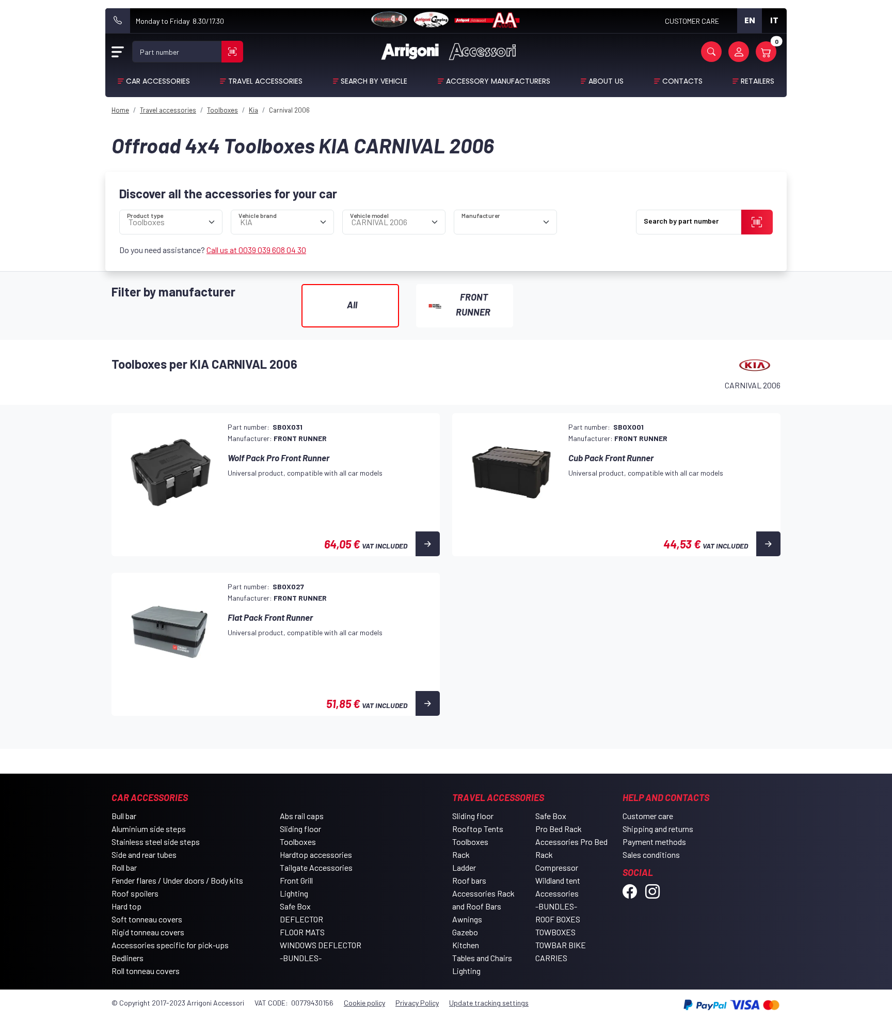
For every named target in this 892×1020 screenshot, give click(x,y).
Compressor (556, 867)
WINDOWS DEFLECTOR (320, 945)
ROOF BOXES (557, 919)
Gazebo (465, 932)
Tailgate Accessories (316, 867)
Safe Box (295, 906)
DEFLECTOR (301, 919)
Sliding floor (300, 829)
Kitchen (465, 945)
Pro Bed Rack (558, 829)
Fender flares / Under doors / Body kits (177, 880)
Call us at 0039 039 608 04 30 (256, 250)
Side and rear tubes (144, 854)
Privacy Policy (417, 1002)
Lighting (294, 893)
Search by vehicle (374, 81)
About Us (606, 81)
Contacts (682, 81)
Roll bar (124, 867)
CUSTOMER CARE (692, 21)
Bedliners (128, 958)
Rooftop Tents (477, 829)
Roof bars (469, 880)
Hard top (126, 906)
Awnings (467, 919)
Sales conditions (651, 854)
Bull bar (124, 816)
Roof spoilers (135, 893)
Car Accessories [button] (158, 81)
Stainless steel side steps (156, 841)
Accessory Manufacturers (498, 81)
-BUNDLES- (301, 958)
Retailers (757, 81)
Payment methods (654, 841)
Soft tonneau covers (147, 919)
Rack (461, 854)
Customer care (648, 816)
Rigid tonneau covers (148, 932)
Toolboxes (298, 841)
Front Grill (296, 880)
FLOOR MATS (302, 932)
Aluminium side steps (149, 829)
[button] (711, 51)
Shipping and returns (658, 829)
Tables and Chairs (482, 958)
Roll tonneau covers (146, 971)
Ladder (464, 867)
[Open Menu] (118, 51)
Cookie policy (364, 1002)
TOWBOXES (555, 932)
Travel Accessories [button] (265, 81)
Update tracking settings (489, 1002)
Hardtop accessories (316, 854)
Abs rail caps (302, 816)
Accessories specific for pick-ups (170, 945)
